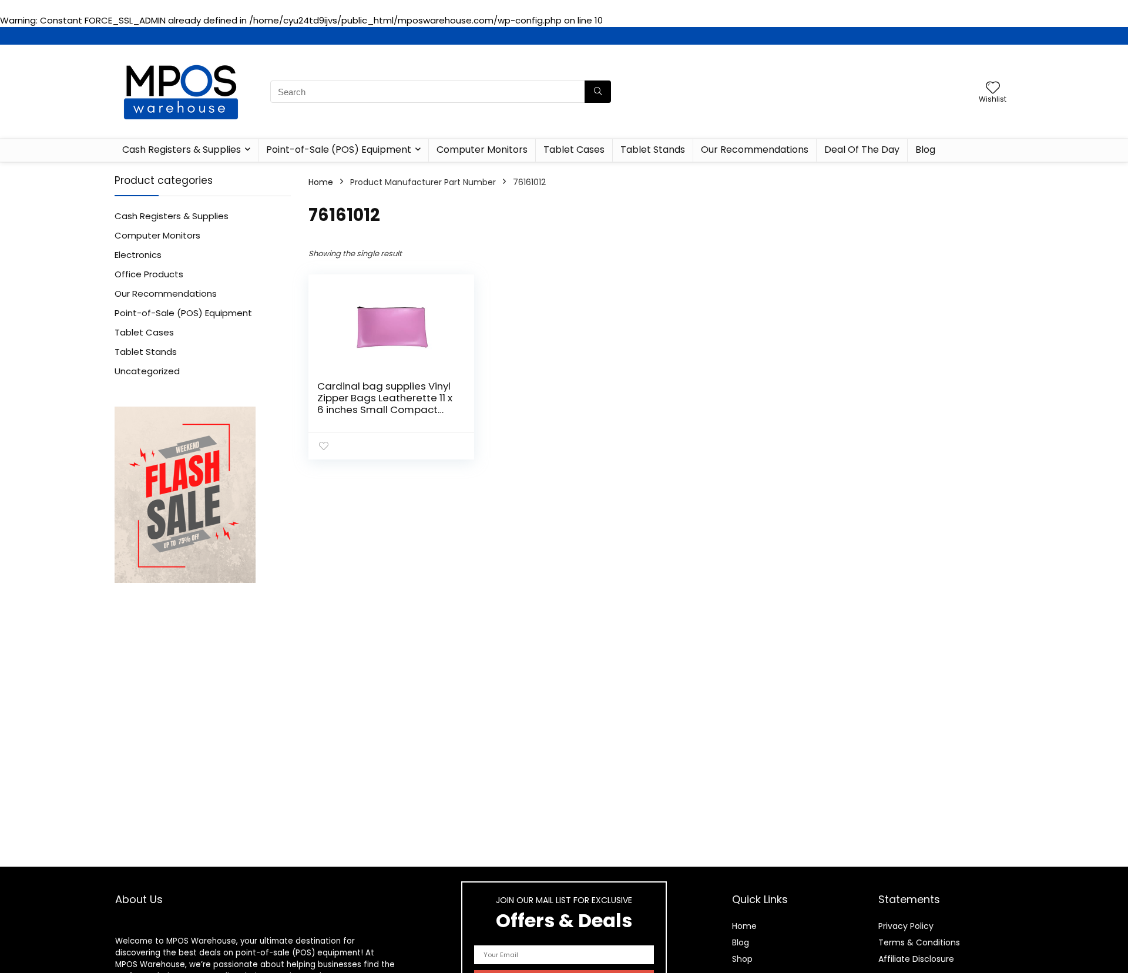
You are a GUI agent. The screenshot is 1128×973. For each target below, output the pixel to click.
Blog (925, 149)
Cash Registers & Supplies (181, 149)
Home (320, 182)
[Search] (598, 91)
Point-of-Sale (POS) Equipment (338, 149)
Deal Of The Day (861, 149)
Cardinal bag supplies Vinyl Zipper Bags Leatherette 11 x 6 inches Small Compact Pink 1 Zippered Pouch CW (384, 403)
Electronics (138, 255)
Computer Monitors (482, 149)
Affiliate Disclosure (916, 959)
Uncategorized (147, 371)
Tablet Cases (574, 149)
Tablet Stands (652, 149)
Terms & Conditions (919, 942)
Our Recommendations (754, 149)
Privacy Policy (906, 926)
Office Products (149, 274)
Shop (742, 959)
